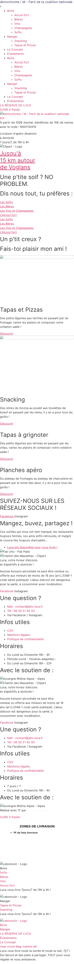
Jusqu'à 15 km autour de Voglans (17, 160)
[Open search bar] (37, 821)
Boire (10, 11)
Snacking (20, 41)
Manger (12, 36)
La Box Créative (38, 810)
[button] (18, 133)
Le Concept (15, 49)
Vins (17, 23)
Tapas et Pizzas (25, 45)
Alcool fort (21, 15)
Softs (18, 32)
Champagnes (23, 28)
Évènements (15, 53)
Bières (18, 19)
